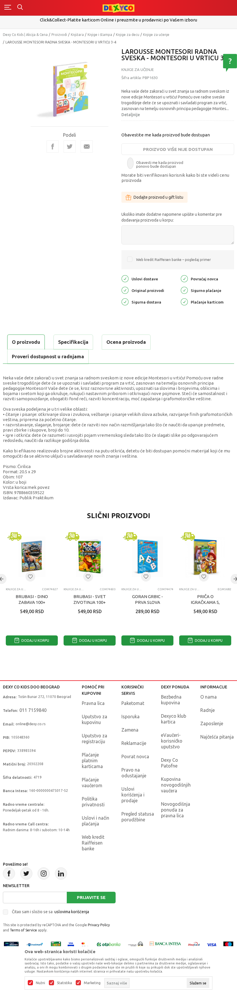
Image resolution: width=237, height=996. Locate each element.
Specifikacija (73, 342)
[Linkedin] (61, 873)
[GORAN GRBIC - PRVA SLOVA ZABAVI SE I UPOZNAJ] (147, 557)
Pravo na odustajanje (133, 772)
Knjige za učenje (156, 34)
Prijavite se (91, 897)
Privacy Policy (99, 925)
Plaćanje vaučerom (92, 782)
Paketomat (132, 703)
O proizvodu (26, 342)
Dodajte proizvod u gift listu (158, 197)
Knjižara (77, 34)
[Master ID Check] (85, 944)
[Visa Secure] (71, 944)
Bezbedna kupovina (171, 699)
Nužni (40, 983)
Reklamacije (133, 743)
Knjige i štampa (100, 34)
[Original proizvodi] (125, 290)
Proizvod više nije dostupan (178, 149)
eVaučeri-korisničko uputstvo (171, 740)
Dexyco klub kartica (173, 718)
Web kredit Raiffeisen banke (93, 842)
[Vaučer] (56, 944)
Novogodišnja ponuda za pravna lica (175, 809)
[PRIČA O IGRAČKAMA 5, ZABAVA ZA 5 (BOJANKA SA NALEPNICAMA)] (205, 557)
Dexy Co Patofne (169, 762)
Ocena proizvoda (126, 342)
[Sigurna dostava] (125, 301)
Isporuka (130, 716)
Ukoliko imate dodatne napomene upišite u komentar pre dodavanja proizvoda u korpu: (171, 217)
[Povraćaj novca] (184, 278)
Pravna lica (93, 703)
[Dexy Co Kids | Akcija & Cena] (118, 7)
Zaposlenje (211, 723)
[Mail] (86, 146)
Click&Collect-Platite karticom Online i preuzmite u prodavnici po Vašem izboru (118, 19)
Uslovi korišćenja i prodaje (133, 794)
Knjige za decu (127, 34)
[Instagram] (43, 873)
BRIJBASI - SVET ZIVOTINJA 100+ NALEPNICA (89, 602)
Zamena (129, 729)
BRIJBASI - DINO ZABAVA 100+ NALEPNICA (32, 602)
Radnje (207, 710)
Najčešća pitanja (217, 736)
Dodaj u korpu (35, 640)
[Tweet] (69, 146)
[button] (30, 577)
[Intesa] (166, 944)
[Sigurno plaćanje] (184, 290)
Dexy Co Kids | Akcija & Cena (25, 34)
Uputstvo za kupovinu (94, 719)
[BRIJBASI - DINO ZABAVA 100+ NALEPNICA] (32, 557)
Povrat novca (135, 756)
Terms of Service (23, 930)
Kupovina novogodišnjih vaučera (176, 784)
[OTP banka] (108, 944)
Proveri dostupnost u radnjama (48, 356)
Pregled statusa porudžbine (137, 816)
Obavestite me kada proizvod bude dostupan (165, 134)
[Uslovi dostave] (125, 278)
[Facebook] (52, 146)
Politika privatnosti (93, 801)
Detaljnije (130, 114)
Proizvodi (59, 34)
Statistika (64, 983)
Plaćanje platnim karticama (92, 760)
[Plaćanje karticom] (184, 301)
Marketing (92, 983)
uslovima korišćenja (71, 911)
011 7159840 (33, 710)
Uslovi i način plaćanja (95, 820)
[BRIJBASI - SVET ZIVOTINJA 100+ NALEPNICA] (89, 557)
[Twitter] (26, 873)
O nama (208, 696)
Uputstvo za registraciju (94, 738)
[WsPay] (135, 944)
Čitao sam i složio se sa (50, 912)
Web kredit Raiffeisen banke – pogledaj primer (173, 260)
